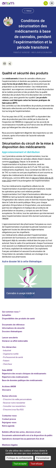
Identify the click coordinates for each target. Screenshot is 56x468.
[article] (28, 282)
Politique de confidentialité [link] (19, 458)
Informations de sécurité (13, 328)
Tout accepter (20, 463)
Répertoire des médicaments (15, 377)
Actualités (6, 315)
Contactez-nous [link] (9, 416)
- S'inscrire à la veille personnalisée (17, 399)
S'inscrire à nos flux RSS (13, 409)
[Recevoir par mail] (4, 63)
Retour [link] (29, 11)
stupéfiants (14, 162)
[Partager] (9, 63)
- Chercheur (7, 364)
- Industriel (6, 350)
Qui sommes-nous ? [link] (11, 312)
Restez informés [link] (9, 396)
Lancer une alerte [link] (10, 337)
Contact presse (9, 419)
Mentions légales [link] (10, 445)
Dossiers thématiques (12, 331)
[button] (45, 3)
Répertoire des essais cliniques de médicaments (24, 373)
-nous (9, 422)
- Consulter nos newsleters (14, 406)
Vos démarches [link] (9, 347)
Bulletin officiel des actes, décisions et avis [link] (21, 432)
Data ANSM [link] (7, 370)
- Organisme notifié (10, 354)
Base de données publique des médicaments (22, 380)
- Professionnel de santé (12, 357)
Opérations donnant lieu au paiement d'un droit (23, 439)
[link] (8, 3)
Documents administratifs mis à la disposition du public (27, 435)
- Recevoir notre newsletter (13, 403)
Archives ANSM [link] (9, 386)
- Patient (5, 361)
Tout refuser (36, 463)
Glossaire (6, 390)
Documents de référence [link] (13, 325)
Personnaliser (42, 458)
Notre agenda (8, 426)
